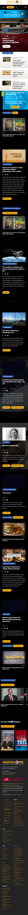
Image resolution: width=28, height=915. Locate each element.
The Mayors (6, 493)
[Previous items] (4, 125)
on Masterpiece (7, 33)
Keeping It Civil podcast (6, 840)
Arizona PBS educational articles (7, 897)
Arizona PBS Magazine (18, 851)
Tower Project (16, 882)
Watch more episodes (17, 407)
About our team (5, 909)
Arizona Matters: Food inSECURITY (18, 812)
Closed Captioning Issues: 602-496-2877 (8, 809)
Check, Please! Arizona (18, 806)
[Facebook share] (3, 36)
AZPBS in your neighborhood (5, 892)
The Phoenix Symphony (6, 834)
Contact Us (16, 865)
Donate (7, 800)
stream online (16, 81)
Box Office (16, 856)
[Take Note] (14, 428)
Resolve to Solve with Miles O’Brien (19, 804)
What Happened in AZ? (18, 810)
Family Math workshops (6, 882)
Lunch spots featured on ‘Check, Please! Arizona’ (11, 568)
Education (4, 886)
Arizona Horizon (5, 849)
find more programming (9, 213)
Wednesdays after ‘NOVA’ (19, 70)
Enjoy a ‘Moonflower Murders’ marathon (10, 40)
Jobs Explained (17, 816)
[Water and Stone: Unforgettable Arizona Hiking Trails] (14, 651)
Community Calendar (18, 855)
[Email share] (8, 36)
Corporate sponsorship (18, 878)
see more (6, 46)
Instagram (7, 818)
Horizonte (4, 851)
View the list (6, 590)
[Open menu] (25, 7)
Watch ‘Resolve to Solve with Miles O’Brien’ (18, 74)
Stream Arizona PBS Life (18, 823)
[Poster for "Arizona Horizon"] (7, 740)
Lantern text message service (6, 874)
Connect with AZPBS (18, 848)
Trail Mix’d (16, 808)
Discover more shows (7, 684)
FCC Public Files (8, 802)
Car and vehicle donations (19, 884)
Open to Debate (5, 855)
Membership (16, 874)
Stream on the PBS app (7, 726)
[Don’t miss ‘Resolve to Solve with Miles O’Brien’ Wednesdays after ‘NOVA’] (14, 150)
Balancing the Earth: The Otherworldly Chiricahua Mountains (11, 619)
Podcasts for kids (5, 877)
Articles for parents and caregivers (6, 880)
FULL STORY (5, 407)
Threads (7, 823)
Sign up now (15, 106)
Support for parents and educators (6, 905)
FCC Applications (8, 805)
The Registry (4, 894)
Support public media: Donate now (18, 870)
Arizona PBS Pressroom (18, 853)
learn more (6, 350)
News (3, 845)
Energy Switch (16, 814)
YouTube (8, 820)
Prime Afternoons (17, 819)
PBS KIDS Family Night (6, 868)
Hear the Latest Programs (7, 831)
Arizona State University (18, 783)
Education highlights (6, 888)
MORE (14, 112)
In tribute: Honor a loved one (18, 881)
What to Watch (17, 802)
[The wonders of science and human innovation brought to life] (14, 249)
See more (5, 292)
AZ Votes (4, 853)
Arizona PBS (5, 786)
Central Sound (5, 833)
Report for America (6, 907)
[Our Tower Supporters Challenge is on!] (14, 313)
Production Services (17, 858)
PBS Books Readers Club (18, 860)
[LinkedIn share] (5, 36)
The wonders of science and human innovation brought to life (13, 269)
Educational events (6, 890)
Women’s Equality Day (10, 446)
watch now (6, 512)
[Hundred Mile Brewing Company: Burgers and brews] (14, 523)
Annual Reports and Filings (19, 862)
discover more (17, 517)
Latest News (4, 848)
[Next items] (24, 125)
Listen (3, 829)
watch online (6, 198)
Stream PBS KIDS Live (6, 866)
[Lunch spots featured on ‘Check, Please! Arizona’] (14, 549)
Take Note (4, 838)
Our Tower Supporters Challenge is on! (10, 331)
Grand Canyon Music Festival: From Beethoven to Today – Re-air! (13, 382)
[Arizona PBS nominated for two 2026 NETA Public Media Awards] (14, 118)
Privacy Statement (8, 813)
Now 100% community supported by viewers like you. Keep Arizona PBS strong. (12, 14)
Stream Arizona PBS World (19, 825)
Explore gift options (17, 867)
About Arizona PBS (17, 849)
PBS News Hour (5, 858)
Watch (15, 799)
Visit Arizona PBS (17, 864)
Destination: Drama (17, 818)
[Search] (16, 7)
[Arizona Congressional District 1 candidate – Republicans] (12, 688)
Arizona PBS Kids (5, 865)
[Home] (14, 2)
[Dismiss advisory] (22, 14)
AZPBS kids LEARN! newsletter (5, 871)
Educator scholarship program (6, 902)
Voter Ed (4, 856)
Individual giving (17, 876)
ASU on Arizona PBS (18, 821)
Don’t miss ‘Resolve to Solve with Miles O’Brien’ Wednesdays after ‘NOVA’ (12, 169)
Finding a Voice (5, 841)
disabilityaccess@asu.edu (7, 774)
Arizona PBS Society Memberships (17, 873)
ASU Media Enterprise (15, 785)
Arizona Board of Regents (15, 794)
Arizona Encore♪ (5, 836)
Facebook (7, 815)
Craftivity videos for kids (6, 875)
